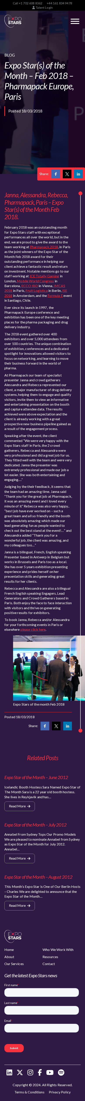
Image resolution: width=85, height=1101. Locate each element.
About (9, 957)
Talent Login (44, 7)
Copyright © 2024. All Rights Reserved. (42, 1085)
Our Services (14, 964)
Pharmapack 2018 (44, 247)
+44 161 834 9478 (59, 3)
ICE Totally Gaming (44, 276)
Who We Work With (58, 949)
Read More (17, 806)
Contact (48, 964)
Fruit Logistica (37, 290)
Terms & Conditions (29, 1092)
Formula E (55, 295)
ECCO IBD (29, 286)
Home (9, 949)
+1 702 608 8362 (30, 3)
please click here (33, 629)
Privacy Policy (60, 1092)
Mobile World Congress (35, 281)
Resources (50, 957)
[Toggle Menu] (75, 21)
